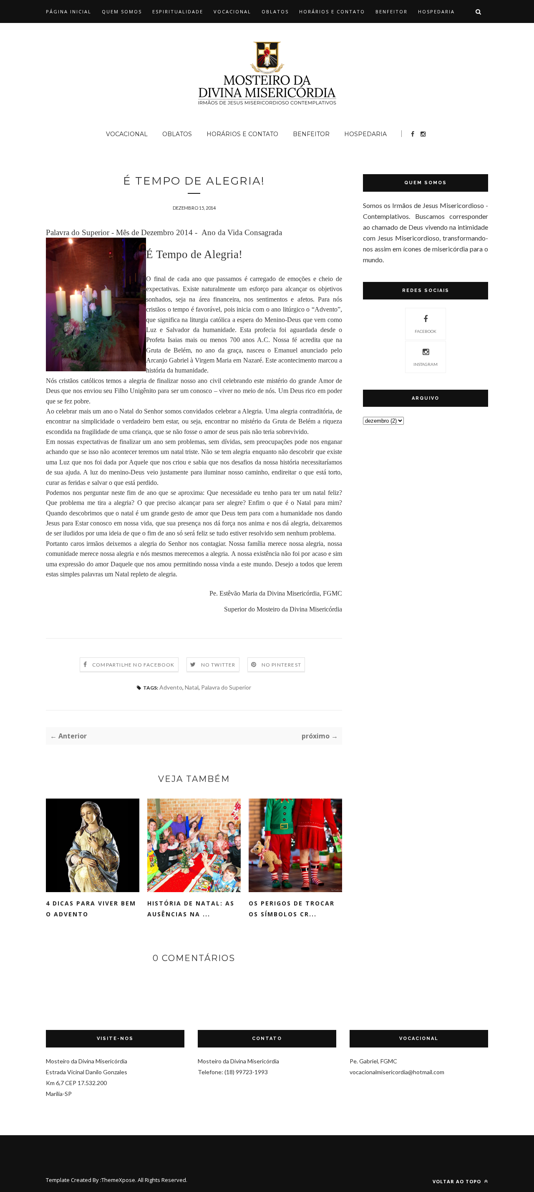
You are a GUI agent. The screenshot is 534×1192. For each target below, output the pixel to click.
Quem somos (122, 11)
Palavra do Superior (226, 687)
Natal (192, 687)
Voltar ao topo (458, 1181)
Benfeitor (391, 11)
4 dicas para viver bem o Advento (91, 908)
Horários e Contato (332, 11)
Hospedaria (436, 11)
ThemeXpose (118, 1180)
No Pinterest (281, 665)
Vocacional (232, 11)
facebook (425, 331)
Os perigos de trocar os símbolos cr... (292, 908)
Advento (170, 687)
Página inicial (68, 11)
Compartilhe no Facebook (133, 665)
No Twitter (218, 665)
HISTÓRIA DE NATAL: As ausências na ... (190, 908)
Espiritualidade (177, 11)
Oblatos (275, 11)
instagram (425, 364)
